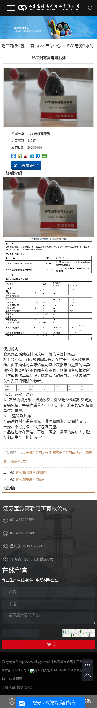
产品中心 (53, 46)
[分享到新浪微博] (26, 156)
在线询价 (26, 165)
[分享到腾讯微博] (32, 156)
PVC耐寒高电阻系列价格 (60, 453)
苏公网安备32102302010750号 (55, 670)
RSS (20, 687)
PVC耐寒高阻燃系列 (30, 479)
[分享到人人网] (38, 156)
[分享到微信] (44, 156)
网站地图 (8, 687)
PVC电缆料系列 (80, 46)
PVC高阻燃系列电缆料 (32, 472)
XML (28, 687)
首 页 (34, 46)
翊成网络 (15, 679)
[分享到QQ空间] (20, 156)
